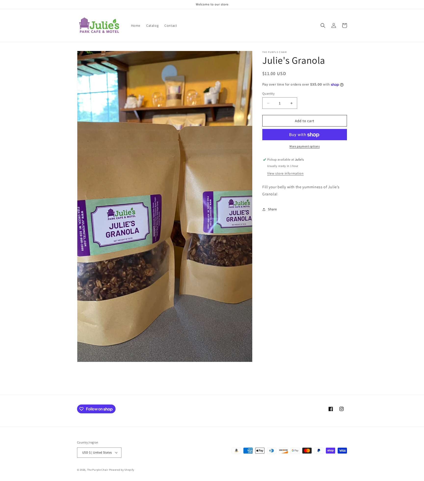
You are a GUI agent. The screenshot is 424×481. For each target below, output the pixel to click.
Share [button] (272, 209)
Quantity (268, 93)
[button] (323, 25)
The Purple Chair (97, 469)
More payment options (305, 146)
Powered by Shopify (121, 469)
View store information (285, 173)
